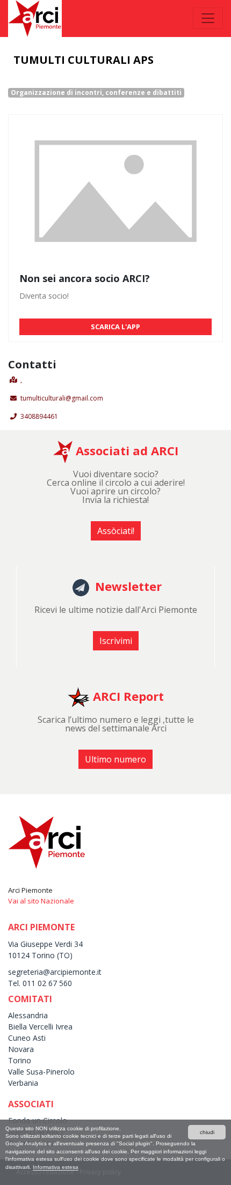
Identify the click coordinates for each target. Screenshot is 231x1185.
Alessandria (28, 1015)
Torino (19, 1060)
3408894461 (39, 416)
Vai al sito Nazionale (41, 901)
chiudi (207, 1132)
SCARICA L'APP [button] (115, 326)
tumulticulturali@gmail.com (61, 398)
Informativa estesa (55, 1167)
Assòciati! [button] (115, 531)
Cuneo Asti (27, 1038)
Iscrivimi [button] (115, 641)
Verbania (23, 1083)
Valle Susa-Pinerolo (41, 1071)
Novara (21, 1049)
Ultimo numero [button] (115, 759)
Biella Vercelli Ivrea (40, 1026)
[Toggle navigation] (208, 18)
